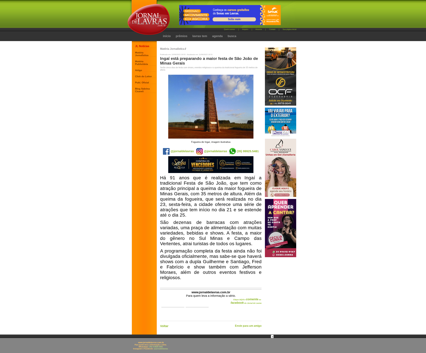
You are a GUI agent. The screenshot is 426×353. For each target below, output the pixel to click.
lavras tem (199, 36)
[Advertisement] (213, 345)
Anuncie (258, 29)
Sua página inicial (289, 29)
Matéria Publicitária (141, 62)
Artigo (138, 70)
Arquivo (245, 29)
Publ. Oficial (142, 82)
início (167, 36)
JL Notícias (142, 46)
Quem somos (229, 29)
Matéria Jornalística (141, 54)
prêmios (181, 36)
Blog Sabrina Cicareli (142, 90)
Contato (272, 29)
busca (232, 36)
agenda (217, 36)
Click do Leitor (143, 76)
